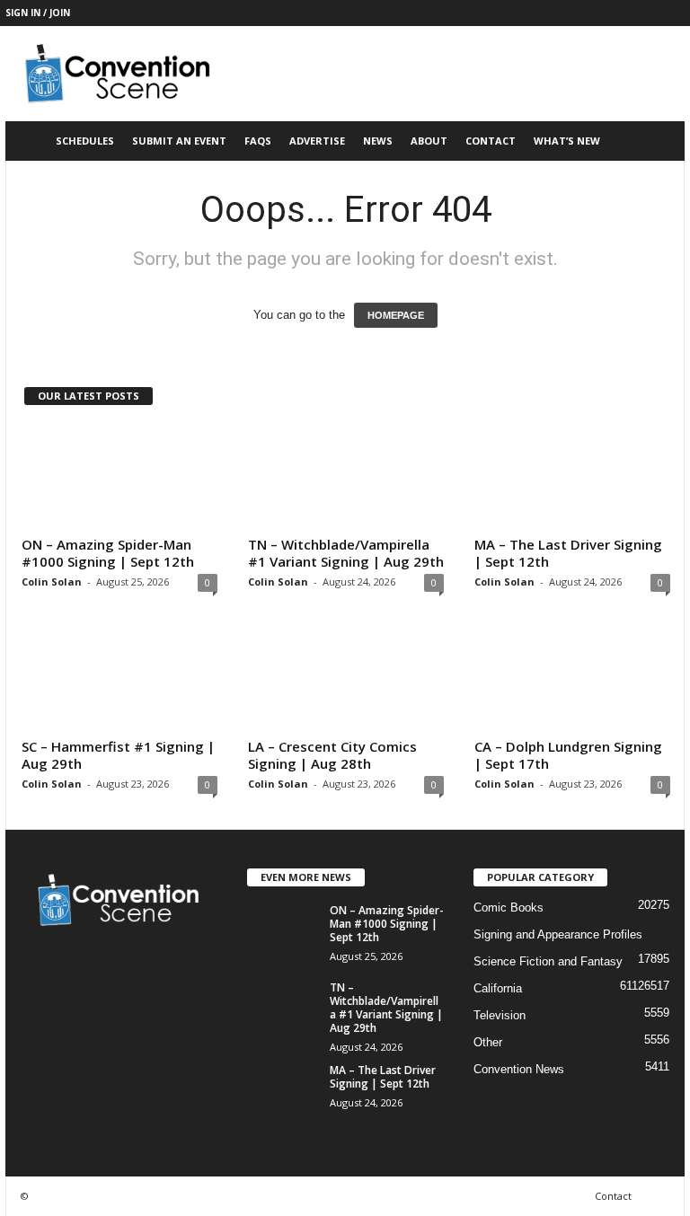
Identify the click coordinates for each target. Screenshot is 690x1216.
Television (499, 1015)
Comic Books (508, 907)
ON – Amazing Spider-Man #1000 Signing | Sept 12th (108, 552)
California (497, 988)
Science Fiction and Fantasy (548, 961)
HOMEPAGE (395, 315)
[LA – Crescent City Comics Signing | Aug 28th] (346, 679)
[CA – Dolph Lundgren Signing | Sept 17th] (572, 679)
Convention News (518, 1069)
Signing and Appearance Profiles (557, 934)
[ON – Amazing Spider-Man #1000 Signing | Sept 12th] (119, 477)
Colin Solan (52, 581)
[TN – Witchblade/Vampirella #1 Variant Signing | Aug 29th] (346, 477)
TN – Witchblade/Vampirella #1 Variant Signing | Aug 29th (346, 552)
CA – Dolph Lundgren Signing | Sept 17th (568, 754)
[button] (657, 141)
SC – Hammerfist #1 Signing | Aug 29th (118, 754)
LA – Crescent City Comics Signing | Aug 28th (332, 754)
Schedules (85, 140)
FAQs (257, 140)
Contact (490, 140)
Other (487, 1042)
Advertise (317, 140)
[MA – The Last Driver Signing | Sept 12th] (572, 477)
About (429, 140)
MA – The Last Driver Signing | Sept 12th (568, 552)
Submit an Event (179, 140)
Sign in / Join (37, 12)
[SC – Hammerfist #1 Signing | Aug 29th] (119, 679)
